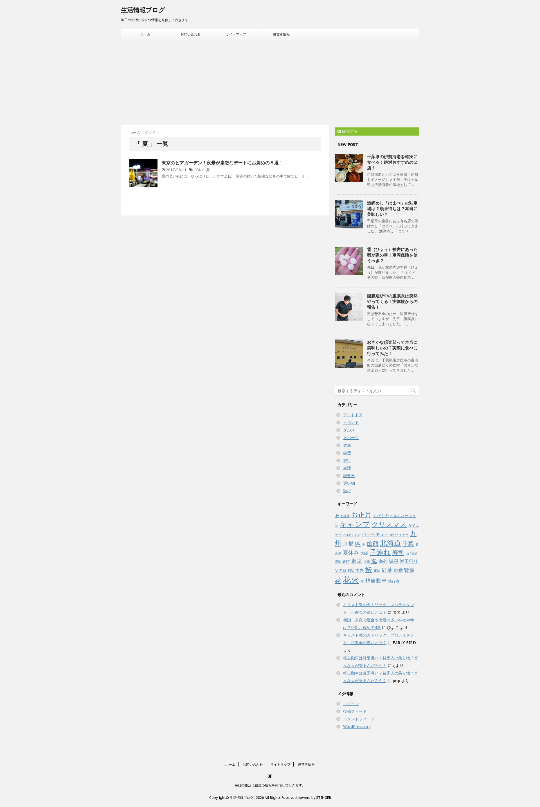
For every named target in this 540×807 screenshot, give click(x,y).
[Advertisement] (270, 82)
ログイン (351, 703)
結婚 (398, 570)
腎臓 (409, 570)
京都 (348, 543)
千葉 (408, 543)
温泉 (394, 561)
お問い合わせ (191, 34)
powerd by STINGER (314, 797)
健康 (347, 445)
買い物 (349, 483)
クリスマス (389, 524)
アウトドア (353, 414)
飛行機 (393, 581)
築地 (377, 570)
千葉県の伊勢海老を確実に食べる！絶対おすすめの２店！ (392, 162)
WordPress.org (357, 726)
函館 (373, 543)
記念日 (349, 475)
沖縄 (367, 562)
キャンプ (355, 524)
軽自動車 (376, 580)
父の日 (340, 570)
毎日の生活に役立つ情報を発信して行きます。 (270, 785)
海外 (383, 561)
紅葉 (387, 570)
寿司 (398, 552)
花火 (351, 579)
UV (337, 516)
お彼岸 (345, 516)
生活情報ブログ (143, 10)
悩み (414, 553)
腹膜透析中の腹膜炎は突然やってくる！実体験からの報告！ (392, 301)
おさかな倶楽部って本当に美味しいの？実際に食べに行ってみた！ (392, 348)
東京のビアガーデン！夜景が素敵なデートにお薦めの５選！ (222, 162)
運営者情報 (281, 34)
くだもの (381, 515)
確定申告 (356, 570)
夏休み (351, 552)
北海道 (390, 542)
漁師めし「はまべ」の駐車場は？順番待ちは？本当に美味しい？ (392, 208)
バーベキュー (375, 534)
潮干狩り (409, 561)
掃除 (338, 562)
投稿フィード (355, 711)
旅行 (347, 460)
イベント (351, 422)
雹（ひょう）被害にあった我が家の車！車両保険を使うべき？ (392, 255)
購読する (349, 131)
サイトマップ (236, 34)
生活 (347, 468)
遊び (347, 490)
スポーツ (351, 437)
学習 (347, 452)
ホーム (145, 34)
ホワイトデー (399, 535)
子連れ (380, 552)
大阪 (364, 553)
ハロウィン (351, 534)
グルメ (199, 169)
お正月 (361, 514)
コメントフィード (359, 718)
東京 (356, 560)
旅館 (346, 561)
